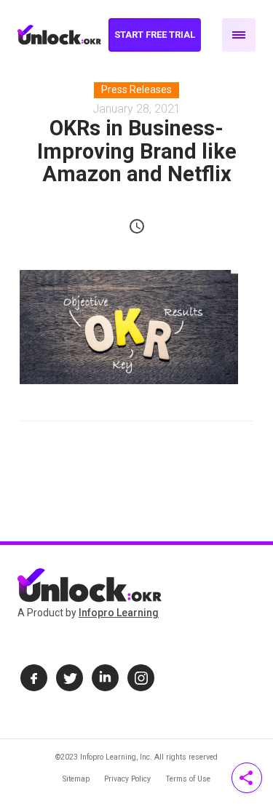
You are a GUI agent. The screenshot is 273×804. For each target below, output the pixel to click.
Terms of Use (187, 779)
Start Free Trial (154, 34)
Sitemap (76, 779)
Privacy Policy (127, 779)
